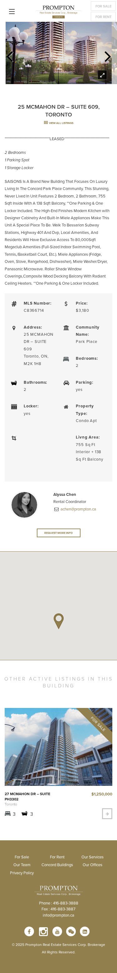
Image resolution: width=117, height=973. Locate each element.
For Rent (103, 16)
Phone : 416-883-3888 (58, 903)
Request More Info (58, 533)
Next (107, 54)
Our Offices (92, 864)
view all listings (60, 123)
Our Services (92, 857)
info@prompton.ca (58, 915)
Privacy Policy (22, 873)
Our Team (22, 864)
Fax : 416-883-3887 (58, 909)
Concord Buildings (57, 864)
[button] (58, 621)
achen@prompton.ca (78, 509)
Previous (9, 54)
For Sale (103, 6)
